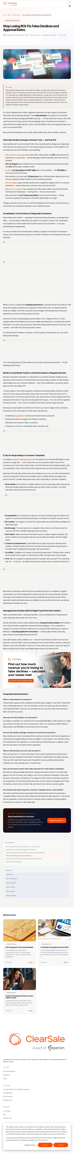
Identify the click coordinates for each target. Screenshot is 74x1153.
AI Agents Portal (7, 1100)
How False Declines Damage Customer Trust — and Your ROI (22, 846)
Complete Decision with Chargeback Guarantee (16, 1089)
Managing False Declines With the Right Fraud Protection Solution (24, 858)
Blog (9, 15)
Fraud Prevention (16, 15)
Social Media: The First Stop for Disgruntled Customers (21, 849)
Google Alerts (19, 416)
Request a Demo (56, 820)
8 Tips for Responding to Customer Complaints (18, 855)
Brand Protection (8, 1096)
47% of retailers (11, 183)
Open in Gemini (10, 891)
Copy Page (9, 874)
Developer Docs (7, 1118)
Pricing (5, 1078)
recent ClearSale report (23, 459)
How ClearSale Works (9, 1071)
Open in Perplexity (11, 895)
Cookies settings (29, 1145)
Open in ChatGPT (11, 883)
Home (4, 15)
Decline (61, 1145)
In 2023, (14, 170)
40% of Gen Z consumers (15, 155)
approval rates (49, 473)
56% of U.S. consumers (14, 189)
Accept (45, 1145)
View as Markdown (11, 878)
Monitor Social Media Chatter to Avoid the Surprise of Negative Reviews (25, 852)
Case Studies (6, 1111)
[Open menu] (70, 6)
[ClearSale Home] (10, 4)
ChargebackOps (7, 1093)
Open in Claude (10, 887)
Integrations (6, 1075)
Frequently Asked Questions (13, 861)
